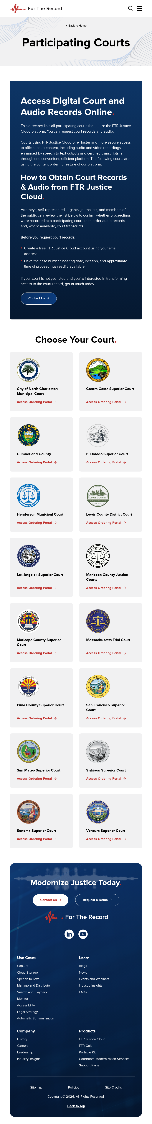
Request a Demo (95, 900)
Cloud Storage (27, 972)
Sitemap (36, 1087)
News (83, 972)
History (22, 1039)
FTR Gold (85, 1046)
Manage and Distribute (33, 985)
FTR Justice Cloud (92, 1039)
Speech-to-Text (28, 979)
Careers (22, 1046)
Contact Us (36, 298)
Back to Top (76, 1106)
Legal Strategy (27, 1012)
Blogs (83, 966)
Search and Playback (32, 992)
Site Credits (113, 1087)
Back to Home (77, 25)
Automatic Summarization (35, 1018)
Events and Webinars (94, 979)
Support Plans (89, 1065)
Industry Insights (90, 985)
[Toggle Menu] (139, 9)
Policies (73, 1087)
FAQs (83, 992)
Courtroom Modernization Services (104, 1059)
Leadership (25, 1052)
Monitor (22, 999)
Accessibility (26, 1005)
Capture (23, 966)
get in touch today (79, 284)
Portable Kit (87, 1052)
